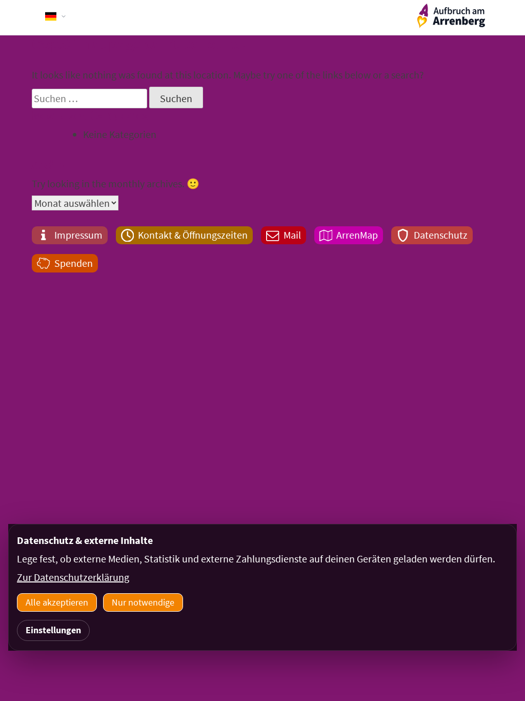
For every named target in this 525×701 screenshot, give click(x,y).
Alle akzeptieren (57, 602)
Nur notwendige (143, 602)
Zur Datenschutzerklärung (73, 577)
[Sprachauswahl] (56, 16)
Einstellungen (53, 630)
